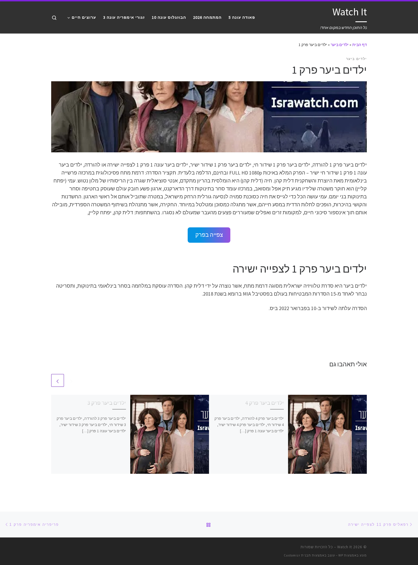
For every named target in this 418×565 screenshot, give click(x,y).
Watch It (344, 547)
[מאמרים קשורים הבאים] (57, 380)
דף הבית (359, 44)
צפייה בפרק (209, 234)
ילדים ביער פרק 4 (264, 402)
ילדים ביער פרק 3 (106, 402)
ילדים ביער (340, 44)
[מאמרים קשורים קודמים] (71, 380)
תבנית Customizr (297, 555)
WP (340, 555)
